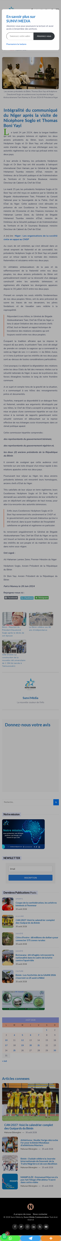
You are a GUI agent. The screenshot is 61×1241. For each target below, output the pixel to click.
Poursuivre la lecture (16, 44)
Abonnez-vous (44, 36)
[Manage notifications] (7, 1233)
